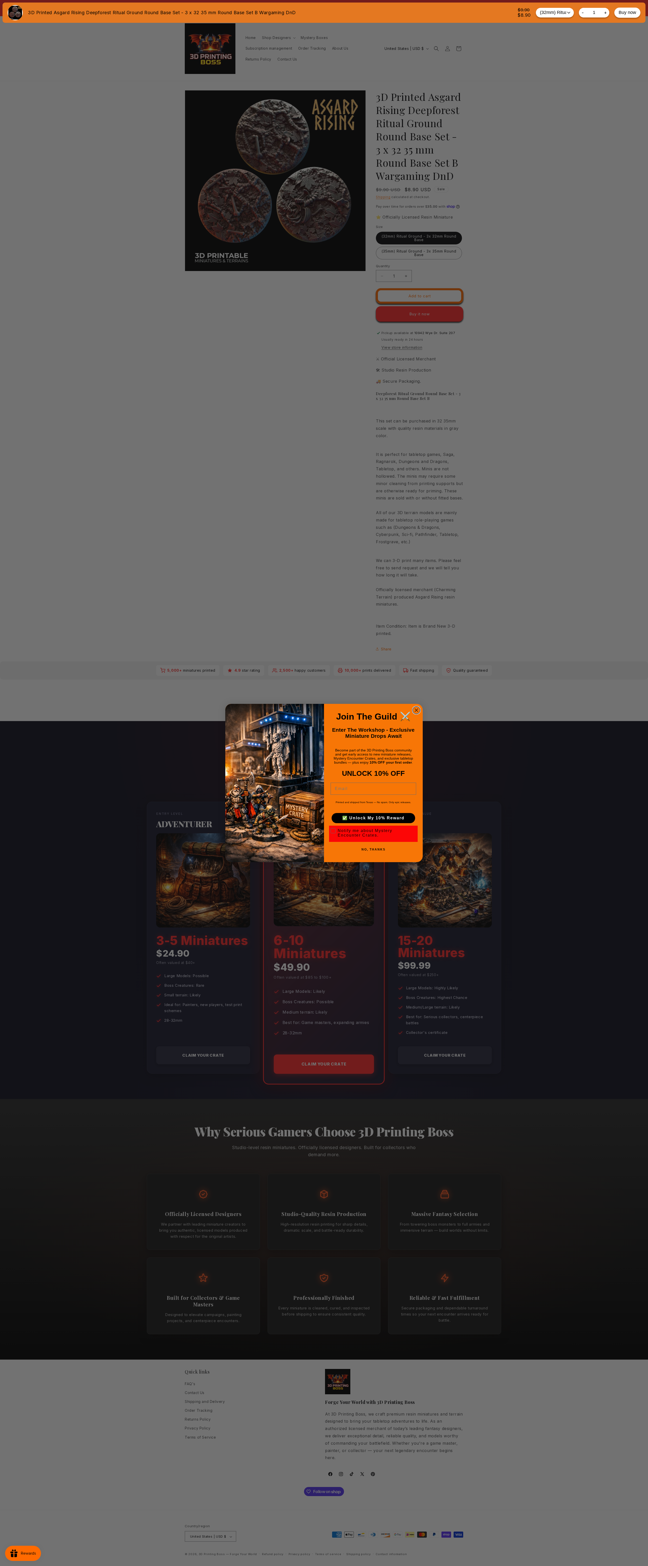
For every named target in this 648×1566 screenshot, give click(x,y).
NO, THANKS (373, 849)
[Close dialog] (416, 710)
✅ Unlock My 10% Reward (373, 818)
